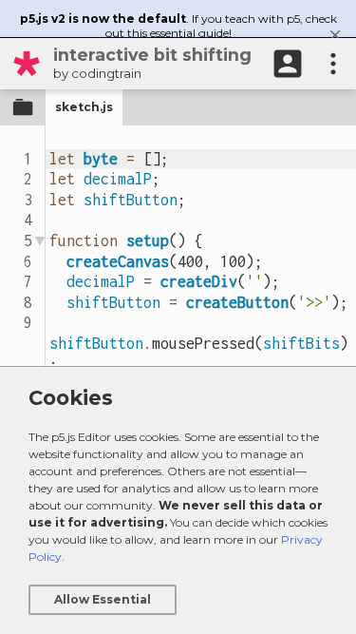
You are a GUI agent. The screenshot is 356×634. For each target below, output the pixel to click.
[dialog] (178, 500)
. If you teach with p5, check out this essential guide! (178, 25)
